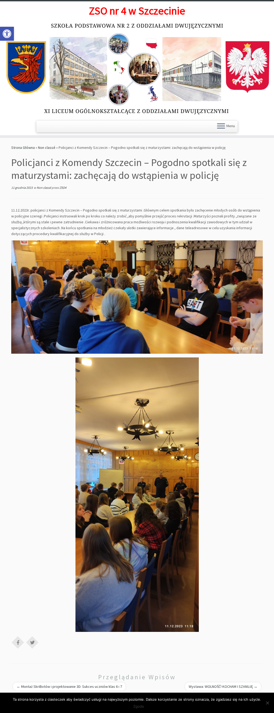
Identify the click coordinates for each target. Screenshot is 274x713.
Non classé (46, 147)
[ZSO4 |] (137, 68)
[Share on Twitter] (32, 642)
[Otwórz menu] (221, 126)
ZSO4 (62, 188)
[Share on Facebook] (18, 642)
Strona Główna (23, 147)
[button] (7, 34)
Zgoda (138, 706)
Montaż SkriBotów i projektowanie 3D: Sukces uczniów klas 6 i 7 (69, 686)
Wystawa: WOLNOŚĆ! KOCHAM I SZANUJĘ (223, 686)
